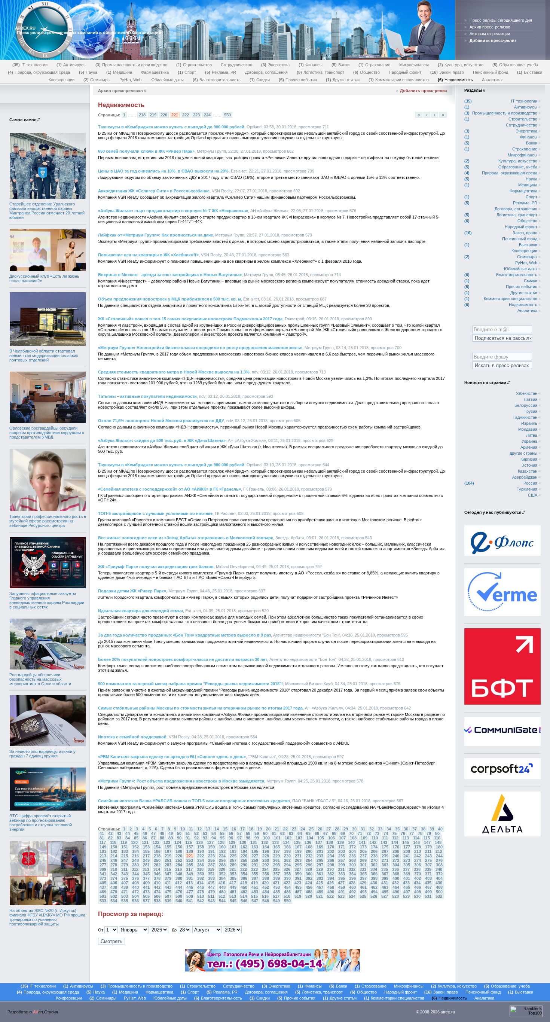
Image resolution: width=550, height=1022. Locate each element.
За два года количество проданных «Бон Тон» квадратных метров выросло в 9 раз (184, 635)
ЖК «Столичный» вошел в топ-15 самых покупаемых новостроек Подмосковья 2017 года (190, 319)
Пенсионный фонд (490, 72)
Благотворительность (217, 79)
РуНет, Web (130, 79)
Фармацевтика (155, 72)
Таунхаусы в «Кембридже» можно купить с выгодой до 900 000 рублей (171, 127)
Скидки (260, 79)
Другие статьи (343, 79)
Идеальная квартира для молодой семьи (140, 610)
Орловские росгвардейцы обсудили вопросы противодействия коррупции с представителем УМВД (46, 432)
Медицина (120, 72)
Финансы (311, 64)
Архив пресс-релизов (490, 27)
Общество (367, 72)
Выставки (530, 72)
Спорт (187, 72)
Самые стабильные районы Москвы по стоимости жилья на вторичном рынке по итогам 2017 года (200, 708)
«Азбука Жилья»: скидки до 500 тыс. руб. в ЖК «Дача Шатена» (162, 440)
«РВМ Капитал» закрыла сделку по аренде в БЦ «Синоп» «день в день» (172, 756)
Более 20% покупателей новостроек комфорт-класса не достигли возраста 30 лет (182, 659)
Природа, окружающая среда (39, 72)
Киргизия (528, 459)
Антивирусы (72, 64)
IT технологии (31, 64)
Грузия (531, 411)
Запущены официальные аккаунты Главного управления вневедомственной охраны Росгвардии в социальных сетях (46, 600)
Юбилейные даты (167, 79)
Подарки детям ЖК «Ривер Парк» (132, 591)
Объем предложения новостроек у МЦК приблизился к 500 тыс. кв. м (169, 299)
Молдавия (527, 429)
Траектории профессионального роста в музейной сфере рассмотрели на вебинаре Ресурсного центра (47, 521)
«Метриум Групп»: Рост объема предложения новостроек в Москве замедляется (181, 781)
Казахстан (527, 471)
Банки (341, 64)
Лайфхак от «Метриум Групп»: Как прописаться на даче (155, 235)
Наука (88, 72)
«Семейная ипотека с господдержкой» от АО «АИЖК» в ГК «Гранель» (169, 489)
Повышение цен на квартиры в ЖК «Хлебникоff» (148, 255)
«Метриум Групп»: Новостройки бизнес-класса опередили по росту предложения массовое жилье (200, 347)
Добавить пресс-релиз (423, 90)
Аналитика (492, 79)
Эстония (529, 465)
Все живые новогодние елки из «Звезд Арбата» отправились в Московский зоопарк (185, 538)
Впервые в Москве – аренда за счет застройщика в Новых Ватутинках (170, 274)
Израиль (529, 423)
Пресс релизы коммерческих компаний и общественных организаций (89, 32)
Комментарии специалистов (399, 79)
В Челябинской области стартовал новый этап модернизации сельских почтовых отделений (43, 355)
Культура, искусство (461, 64)
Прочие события (298, 79)
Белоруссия (525, 405)
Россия (530, 483)
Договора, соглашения (266, 72)
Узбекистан (526, 393)
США (532, 495)
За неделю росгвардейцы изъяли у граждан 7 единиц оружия (42, 753)
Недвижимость (456, 79)
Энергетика (276, 64)
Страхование (375, 64)
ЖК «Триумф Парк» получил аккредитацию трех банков (156, 566)
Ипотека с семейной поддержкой (132, 737)
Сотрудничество (236, 64)
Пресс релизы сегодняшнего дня (501, 20)
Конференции (61, 79)
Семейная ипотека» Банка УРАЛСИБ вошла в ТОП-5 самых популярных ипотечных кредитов (194, 801)
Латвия (530, 399)
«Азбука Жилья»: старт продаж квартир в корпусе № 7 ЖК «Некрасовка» (173, 210)
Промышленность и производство (132, 64)
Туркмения (527, 489)
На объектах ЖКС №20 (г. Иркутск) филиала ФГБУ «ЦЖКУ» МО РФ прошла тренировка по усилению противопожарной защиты (47, 917)
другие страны (523, 453)
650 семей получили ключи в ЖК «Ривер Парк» (146, 151)
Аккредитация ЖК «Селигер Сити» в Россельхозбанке (154, 191)
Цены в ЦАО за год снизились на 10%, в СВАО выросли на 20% (163, 171)
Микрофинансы (414, 64)
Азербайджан (524, 477)
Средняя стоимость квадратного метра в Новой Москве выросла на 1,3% (174, 372)
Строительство (195, 64)
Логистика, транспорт (321, 72)
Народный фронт (405, 72)
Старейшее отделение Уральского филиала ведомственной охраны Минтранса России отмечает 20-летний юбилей (47, 211)
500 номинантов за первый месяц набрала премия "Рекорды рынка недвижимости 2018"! (190, 683)
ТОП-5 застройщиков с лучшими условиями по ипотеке (155, 513)
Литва (531, 435)
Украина (529, 441)
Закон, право (448, 72)
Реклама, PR (221, 72)
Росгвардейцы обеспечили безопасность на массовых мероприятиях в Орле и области (40, 679)
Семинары (97, 79)
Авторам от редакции (490, 33)
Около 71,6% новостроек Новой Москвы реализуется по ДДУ (161, 420)
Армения (528, 447)
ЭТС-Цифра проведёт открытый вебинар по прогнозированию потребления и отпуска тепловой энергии (40, 823)
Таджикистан (525, 417)
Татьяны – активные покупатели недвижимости (147, 396)
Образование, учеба (516, 64)
